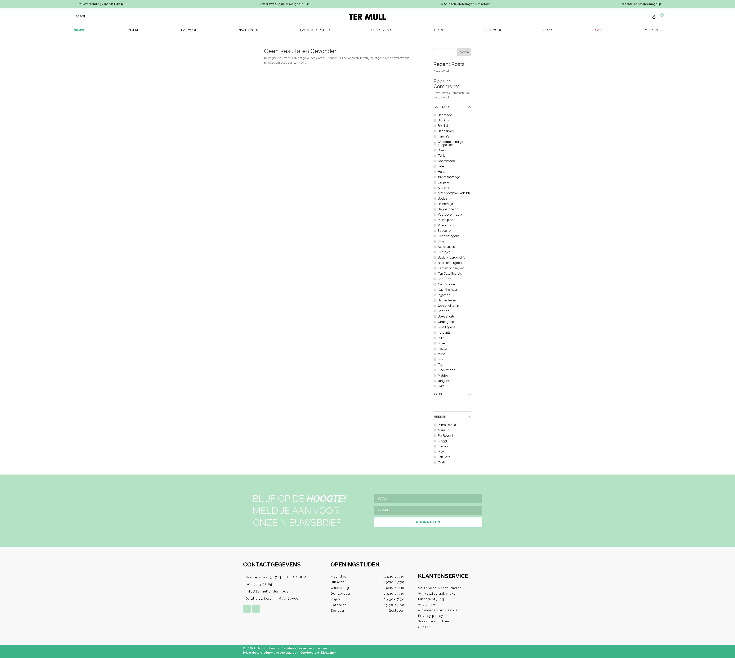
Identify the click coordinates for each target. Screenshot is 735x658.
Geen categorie (448, 236)
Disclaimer (328, 652)
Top (440, 365)
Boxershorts (446, 316)
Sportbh (443, 311)
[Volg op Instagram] (256, 609)
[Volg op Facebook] (247, 609)
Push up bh (445, 220)
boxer (442, 343)
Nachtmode (248, 30)
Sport (548, 30)
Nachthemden (448, 289)
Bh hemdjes (446, 204)
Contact (425, 627)
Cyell (441, 462)
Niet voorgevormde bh (454, 193)
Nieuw (79, 30)
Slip (440, 359)
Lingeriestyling (431, 599)
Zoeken (464, 52)
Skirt (441, 386)
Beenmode (493, 30)
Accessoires (446, 247)
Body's (443, 198)
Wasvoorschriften (433, 621)
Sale (599, 30)
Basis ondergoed (315, 30)
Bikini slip (444, 126)
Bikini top (444, 120)
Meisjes (443, 375)
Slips (441, 241)
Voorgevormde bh (451, 214)
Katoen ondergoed (451, 268)
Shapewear (381, 30)
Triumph (443, 446)
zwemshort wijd (449, 177)
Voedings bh (446, 225)
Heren (437, 30)
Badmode (189, 30)
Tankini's (443, 136)
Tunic (441, 155)
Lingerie (133, 30)
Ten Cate (444, 457)
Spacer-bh (445, 230)
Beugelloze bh (448, 209)
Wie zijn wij (428, 604)
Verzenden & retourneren (440, 588)
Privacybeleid (252, 652)
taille (441, 338)
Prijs (438, 394)
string (442, 354)
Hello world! (441, 70)
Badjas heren (447, 300)
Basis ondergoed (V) (452, 257)
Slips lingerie (446, 327)
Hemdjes (444, 252)
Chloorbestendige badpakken (450, 143)
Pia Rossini (445, 435)
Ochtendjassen (448, 306)
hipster (442, 348)
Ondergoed (446, 322)
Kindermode (446, 370)
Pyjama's (444, 295)
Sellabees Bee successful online (304, 648)
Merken (440, 416)
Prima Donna (447, 425)
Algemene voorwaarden (439, 610)
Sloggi (442, 441)
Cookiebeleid (309, 652)
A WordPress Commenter (450, 92)
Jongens (444, 381)
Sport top (444, 279)
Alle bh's (444, 188)
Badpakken (446, 131)
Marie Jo (443, 430)
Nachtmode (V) (449, 284)
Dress (442, 150)
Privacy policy (430, 616)
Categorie (443, 107)
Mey (441, 451)
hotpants (444, 332)
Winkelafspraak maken (438, 593)
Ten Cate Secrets (450, 273)
